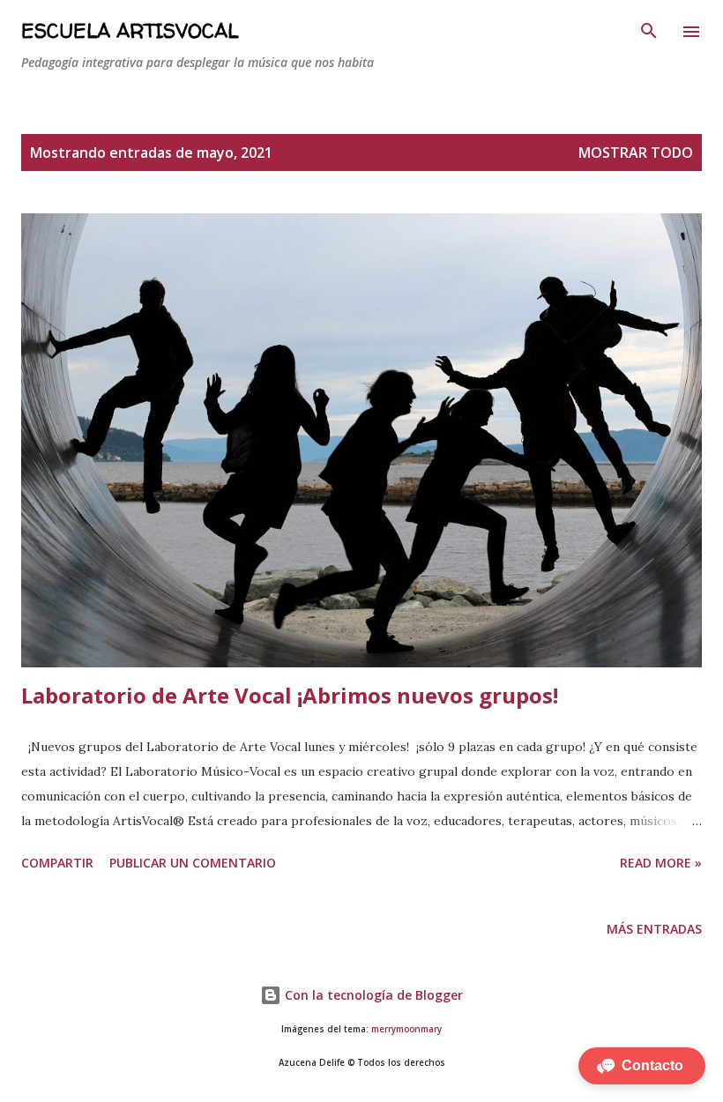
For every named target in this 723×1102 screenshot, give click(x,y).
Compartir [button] (57, 862)
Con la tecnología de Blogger (372, 995)
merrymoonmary (406, 1029)
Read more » (661, 862)
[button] (641, 1065)
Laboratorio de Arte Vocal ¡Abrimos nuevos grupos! (289, 695)
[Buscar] (649, 31)
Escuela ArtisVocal (129, 31)
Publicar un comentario (192, 862)
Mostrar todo (635, 152)
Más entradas (654, 928)
